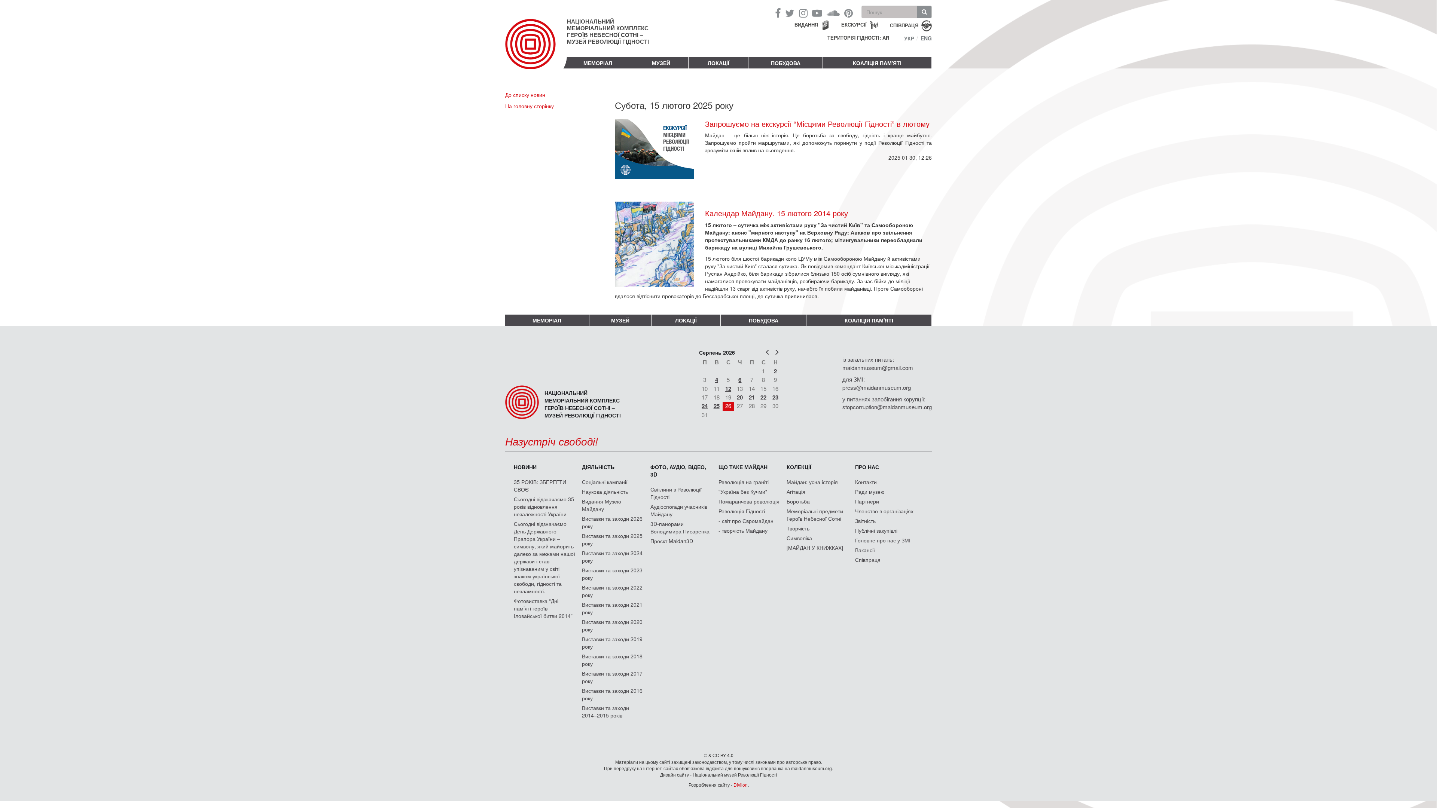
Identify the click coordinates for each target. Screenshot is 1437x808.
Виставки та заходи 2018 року (612, 659)
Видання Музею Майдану (601, 505)
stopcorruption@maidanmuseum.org (887, 407)
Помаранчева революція (748, 501)
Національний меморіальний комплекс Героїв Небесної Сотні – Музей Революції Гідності (608, 31)
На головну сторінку (529, 106)
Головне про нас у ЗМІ (882, 540)
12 (728, 389)
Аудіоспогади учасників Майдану (678, 510)
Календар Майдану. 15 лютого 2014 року (776, 213)
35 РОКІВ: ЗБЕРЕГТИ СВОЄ (540, 485)
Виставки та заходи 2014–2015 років (605, 711)
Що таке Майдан (743, 467)
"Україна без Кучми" (742, 491)
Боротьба (798, 501)
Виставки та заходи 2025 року (612, 539)
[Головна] (536, 50)
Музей (661, 63)
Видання (806, 24)
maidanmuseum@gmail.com (877, 367)
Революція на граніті (743, 482)
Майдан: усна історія (812, 482)
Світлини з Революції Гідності (676, 493)
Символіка (799, 538)
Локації (718, 63)
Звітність (865, 520)
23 (775, 397)
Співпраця (868, 559)
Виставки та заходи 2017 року (612, 677)
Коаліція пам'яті (877, 63)
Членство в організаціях (884, 511)
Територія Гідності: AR (858, 37)
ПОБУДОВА (785, 63)
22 (763, 397)
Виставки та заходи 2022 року (612, 591)
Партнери (867, 501)
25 (717, 406)
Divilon (740, 784)
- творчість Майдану (743, 530)
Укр (909, 38)
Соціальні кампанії (605, 482)
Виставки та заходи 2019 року (612, 642)
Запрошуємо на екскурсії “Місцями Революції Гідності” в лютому (817, 123)
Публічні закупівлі (876, 530)
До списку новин (525, 94)
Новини (525, 467)
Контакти (866, 482)
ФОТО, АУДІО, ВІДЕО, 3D (678, 470)
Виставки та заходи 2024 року (612, 556)
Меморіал (597, 63)
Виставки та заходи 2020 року (612, 625)
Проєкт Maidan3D (671, 541)
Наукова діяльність (605, 491)
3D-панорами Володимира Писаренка (680, 527)
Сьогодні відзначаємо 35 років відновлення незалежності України (544, 506)
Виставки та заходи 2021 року (612, 608)
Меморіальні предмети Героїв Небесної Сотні (815, 514)
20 (740, 397)
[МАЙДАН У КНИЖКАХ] (815, 547)
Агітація (796, 491)
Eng (926, 38)
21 (752, 397)
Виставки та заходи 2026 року (612, 522)
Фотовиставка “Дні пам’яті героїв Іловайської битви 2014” (543, 608)
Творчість (798, 528)
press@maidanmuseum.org (876, 387)
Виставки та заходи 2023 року (612, 573)
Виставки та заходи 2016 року (612, 694)
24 (705, 406)
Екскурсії (854, 24)
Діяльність (598, 467)
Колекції (799, 467)
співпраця (904, 24)
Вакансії (865, 550)
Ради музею (870, 491)
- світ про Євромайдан (746, 520)
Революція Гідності (741, 511)
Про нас (867, 467)
